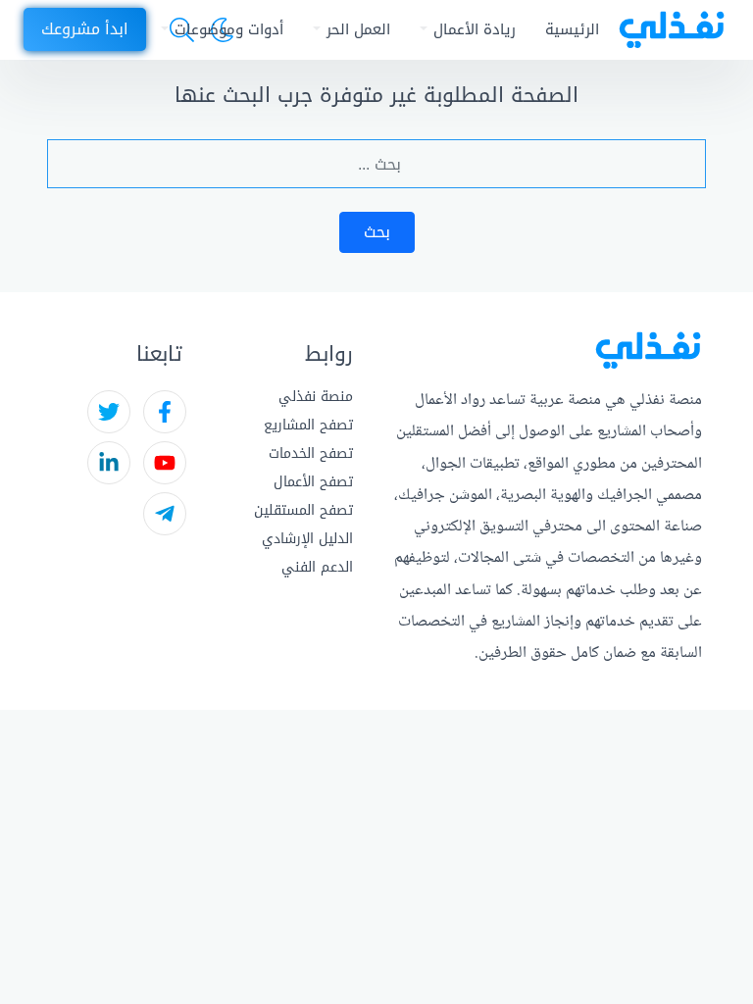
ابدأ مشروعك (84, 29)
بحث (377, 232)
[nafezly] (671, 30)
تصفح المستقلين (303, 510)
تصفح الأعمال (313, 482)
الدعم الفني (317, 567)
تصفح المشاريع (308, 425)
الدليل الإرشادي (307, 539)
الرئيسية (572, 29)
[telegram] (164, 513)
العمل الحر (358, 29)
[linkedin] (108, 462)
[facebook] (164, 411)
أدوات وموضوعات (229, 29)
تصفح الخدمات (311, 453)
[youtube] (164, 462)
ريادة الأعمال (474, 29)
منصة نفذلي (315, 396)
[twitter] (108, 411)
